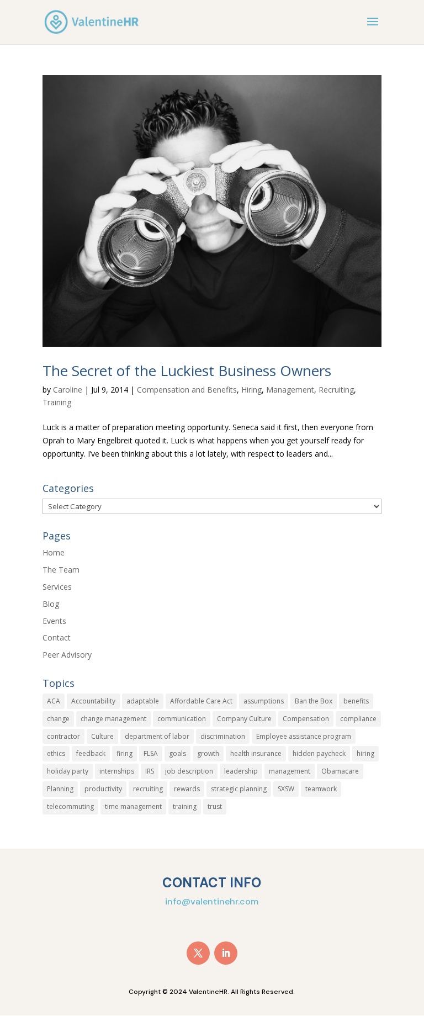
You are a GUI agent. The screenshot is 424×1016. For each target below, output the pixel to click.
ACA (53, 701)
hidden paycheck (319, 753)
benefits (356, 701)
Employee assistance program (303, 736)
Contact (57, 637)
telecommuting (70, 806)
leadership (241, 771)
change (58, 718)
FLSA (151, 753)
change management (113, 718)
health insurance (256, 753)
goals (177, 753)
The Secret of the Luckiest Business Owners (187, 370)
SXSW (286, 788)
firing (124, 753)
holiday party (67, 771)
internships (116, 771)
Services (57, 586)
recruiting (148, 788)
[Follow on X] (198, 953)
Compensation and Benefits (187, 389)
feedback (90, 753)
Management (290, 389)
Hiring (251, 389)
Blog (51, 604)
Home (54, 552)
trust (215, 806)
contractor (63, 736)
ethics (56, 753)
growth (208, 753)
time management (133, 806)
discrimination (222, 736)
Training (57, 402)
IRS (149, 771)
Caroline (67, 389)
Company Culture (244, 718)
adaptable (142, 701)
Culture (102, 736)
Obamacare (340, 771)
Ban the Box (313, 701)
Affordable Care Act (201, 701)
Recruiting (336, 389)
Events (54, 621)
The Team (61, 569)
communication (181, 718)
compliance (358, 718)
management (289, 771)
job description (189, 771)
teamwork (321, 788)
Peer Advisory (67, 654)
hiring (365, 753)
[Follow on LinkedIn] (225, 953)
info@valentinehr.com (211, 901)
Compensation (306, 718)
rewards (187, 788)
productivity (103, 788)
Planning (60, 788)
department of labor (157, 736)
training (185, 806)
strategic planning (239, 788)
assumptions (263, 701)
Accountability (93, 701)
